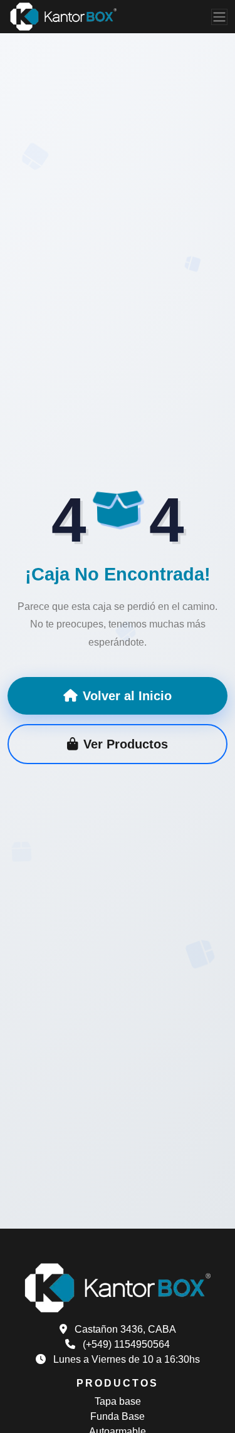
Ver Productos (125, 744)
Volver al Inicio (127, 696)
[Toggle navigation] (219, 17)
